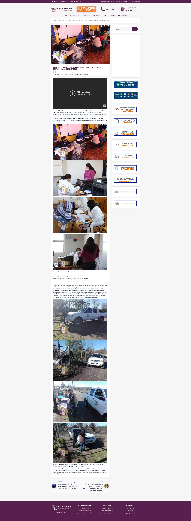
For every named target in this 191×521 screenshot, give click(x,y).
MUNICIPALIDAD (74, 15)
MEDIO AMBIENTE (122, 15)
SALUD (105, 15)
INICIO (65, 15)
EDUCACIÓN (96, 15)
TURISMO (112, 15)
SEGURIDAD (86, 15)
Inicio (54, 20)
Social (59, 20)
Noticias (68, 74)
